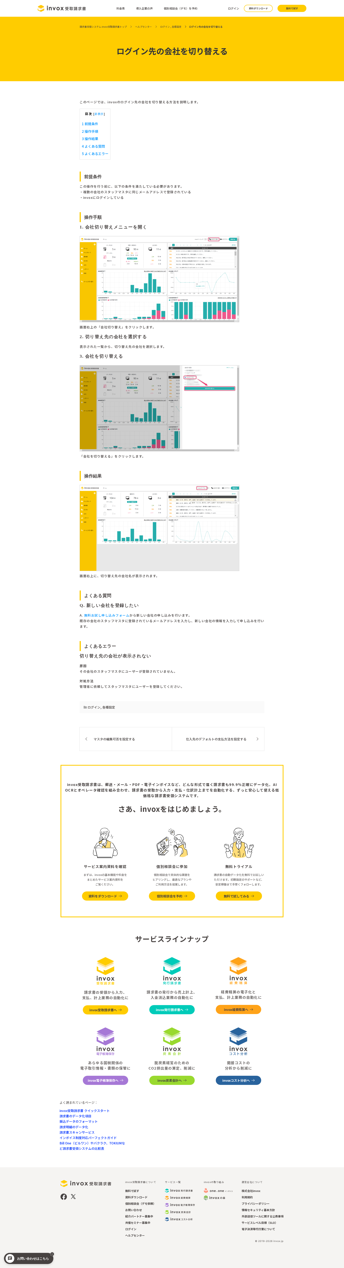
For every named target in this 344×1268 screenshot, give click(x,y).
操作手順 (90, 131)
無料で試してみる (236, 896)
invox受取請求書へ (103, 1009)
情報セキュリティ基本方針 (258, 1210)
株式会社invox (251, 1191)
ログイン (233, 8)
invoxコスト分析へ (236, 1080)
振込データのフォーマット (79, 1121)
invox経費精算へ (236, 1009)
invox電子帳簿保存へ (103, 1080)
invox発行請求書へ (169, 1009)
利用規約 (247, 1197)
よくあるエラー (95, 153)
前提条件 (90, 123)
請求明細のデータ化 (74, 1127)
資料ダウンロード (258, 8)
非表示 (99, 114)
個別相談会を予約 (169, 896)
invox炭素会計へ (169, 1080)
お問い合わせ (133, 1210)
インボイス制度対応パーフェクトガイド (88, 1137)
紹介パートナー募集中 (139, 1216)
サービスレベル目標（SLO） (260, 1223)
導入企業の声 (144, 8)
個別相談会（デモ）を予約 (180, 8)
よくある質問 (93, 146)
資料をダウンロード (102, 896)
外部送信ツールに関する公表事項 (262, 1216)
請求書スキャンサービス (77, 1132)
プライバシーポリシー (256, 1204)
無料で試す (292, 8)
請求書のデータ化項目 (75, 1116)
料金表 (120, 8)
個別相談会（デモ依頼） (140, 1204)
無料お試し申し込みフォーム (107, 615)
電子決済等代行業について (258, 1229)
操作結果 (90, 138)
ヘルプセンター (135, 1235)
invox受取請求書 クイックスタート (85, 1110)
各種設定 (108, 707)
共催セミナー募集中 (137, 1223)
